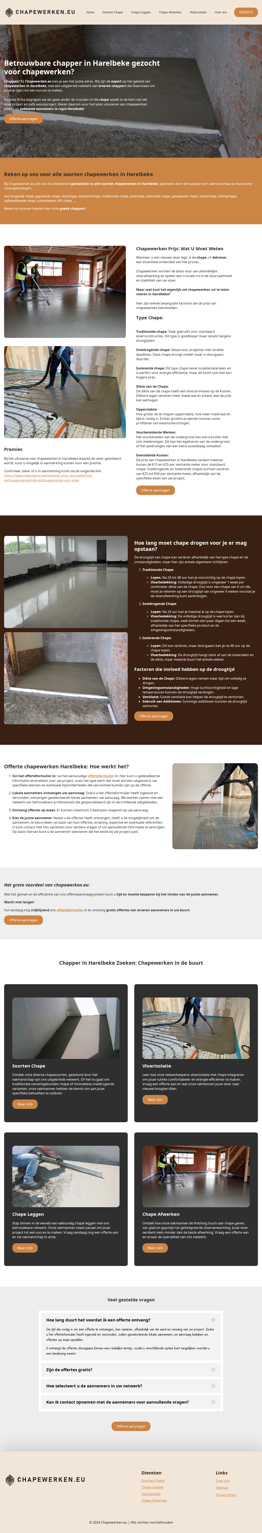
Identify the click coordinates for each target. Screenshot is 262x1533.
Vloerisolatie (198, 12)
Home (90, 12)
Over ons (221, 12)
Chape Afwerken (170, 12)
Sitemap (222, 1487)
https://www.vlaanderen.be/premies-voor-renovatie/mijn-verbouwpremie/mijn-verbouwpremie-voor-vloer (48, 477)
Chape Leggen (141, 12)
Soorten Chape (113, 12)
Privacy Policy (226, 1495)
